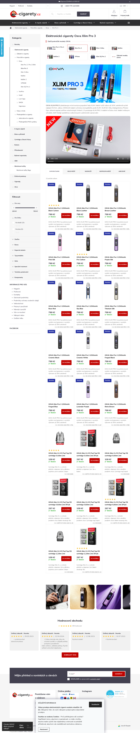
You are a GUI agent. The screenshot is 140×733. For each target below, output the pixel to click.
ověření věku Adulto (25, 731)
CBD (16, 161)
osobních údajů (95, 679)
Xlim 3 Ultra (24, 72)
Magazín (12, 6)
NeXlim (23, 76)
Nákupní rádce (19, 315)
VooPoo (21, 91)
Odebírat (118, 674)
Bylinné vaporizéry (20, 156)
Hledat (83, 14)
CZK (124, 6)
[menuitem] (21, 23)
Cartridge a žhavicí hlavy (22, 140)
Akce (16, 187)
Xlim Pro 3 (24, 68)
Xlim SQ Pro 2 (25, 87)
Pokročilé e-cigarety (23, 57)
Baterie (16, 145)
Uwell (20, 95)
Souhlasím (95, 704)
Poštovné (21, 6)
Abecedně (122, 171)
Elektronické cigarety (21, 50)
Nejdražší (88, 171)
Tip (17, 232)
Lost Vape (22, 99)
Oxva (20, 61)
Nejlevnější (71, 171)
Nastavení (44, 729)
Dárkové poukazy (20, 176)
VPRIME (23, 83)
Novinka (19, 229)
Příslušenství (18, 150)
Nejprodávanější (105, 171)
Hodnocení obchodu (70, 620)
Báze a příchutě (19, 134)
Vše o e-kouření (19, 312)
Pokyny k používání (21, 306)
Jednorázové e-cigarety (26, 118)
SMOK (21, 102)
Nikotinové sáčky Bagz (24, 170)
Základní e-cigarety (23, 54)
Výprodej (17, 182)
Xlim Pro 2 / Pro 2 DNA (28, 65)
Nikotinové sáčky (20, 166)
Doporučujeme (54, 171)
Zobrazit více (70, 655)
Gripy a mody (21, 111)
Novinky (17, 44)
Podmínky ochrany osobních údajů (26, 300)
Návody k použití (20, 309)
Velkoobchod (18, 303)
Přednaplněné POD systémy (28, 122)
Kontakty (29, 6)
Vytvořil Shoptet (125, 726)
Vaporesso (22, 106)
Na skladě (19, 223)
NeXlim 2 (24, 79)
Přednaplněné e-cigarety (24, 115)
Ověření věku (18, 318)
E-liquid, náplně (19, 129)
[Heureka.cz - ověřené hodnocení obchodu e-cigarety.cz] (116, 694)
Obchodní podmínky (21, 297)
